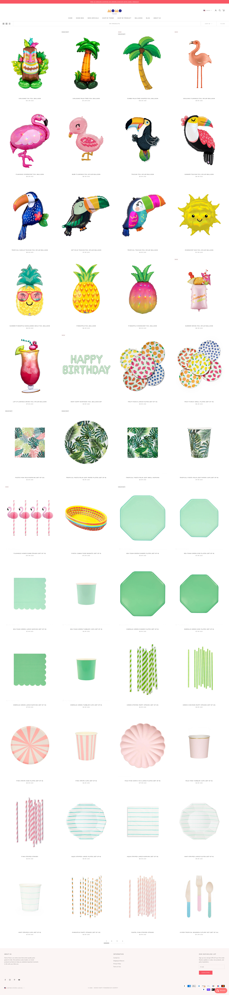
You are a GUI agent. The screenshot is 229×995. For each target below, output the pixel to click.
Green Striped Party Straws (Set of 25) (143, 705)
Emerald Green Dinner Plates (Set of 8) (143, 629)
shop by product (124, 18)
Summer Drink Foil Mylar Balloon (199, 326)
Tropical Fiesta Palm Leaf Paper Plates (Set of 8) (86, 477)
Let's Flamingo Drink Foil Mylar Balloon (30, 401)
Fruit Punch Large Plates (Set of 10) (142, 401)
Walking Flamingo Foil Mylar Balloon (199, 98)
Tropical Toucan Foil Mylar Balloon (143, 250)
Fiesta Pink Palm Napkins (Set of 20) (29, 477)
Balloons (138, 18)
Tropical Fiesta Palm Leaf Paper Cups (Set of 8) (199, 477)
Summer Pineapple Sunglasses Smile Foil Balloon (30, 326)
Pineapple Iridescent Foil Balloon (142, 326)
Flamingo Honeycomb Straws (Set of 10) (30, 553)
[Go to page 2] (122, 941)
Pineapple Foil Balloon (86, 326)
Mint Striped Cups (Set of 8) (30, 932)
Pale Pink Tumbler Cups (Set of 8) (199, 780)
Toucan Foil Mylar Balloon (142, 174)
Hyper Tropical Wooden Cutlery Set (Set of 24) (199, 932)
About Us (157, 18)
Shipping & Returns (118, 961)
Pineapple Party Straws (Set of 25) (86, 932)
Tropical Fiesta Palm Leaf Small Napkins (142, 477)
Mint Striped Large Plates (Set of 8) (199, 856)
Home (70, 18)
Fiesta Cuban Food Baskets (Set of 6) (86, 553)
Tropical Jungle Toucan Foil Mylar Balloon (30, 250)
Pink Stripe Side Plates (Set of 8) (29, 780)
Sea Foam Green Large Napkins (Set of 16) (29, 629)
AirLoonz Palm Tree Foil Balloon (86, 98)
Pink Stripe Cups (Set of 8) (86, 780)
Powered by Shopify (110, 987)
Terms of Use (117, 967)
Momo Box (80, 18)
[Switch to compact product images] (9, 23)
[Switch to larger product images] (3, 23)
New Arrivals (93, 18)
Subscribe (206, 972)
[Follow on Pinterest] (14, 980)
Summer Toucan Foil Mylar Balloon (199, 174)
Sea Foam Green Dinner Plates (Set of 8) (142, 553)
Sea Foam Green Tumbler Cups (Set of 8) (86, 629)
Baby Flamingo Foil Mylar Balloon (86, 174)
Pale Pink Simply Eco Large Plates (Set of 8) (143, 780)
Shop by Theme (108, 18)
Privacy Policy (117, 964)
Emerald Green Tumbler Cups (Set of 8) (86, 705)
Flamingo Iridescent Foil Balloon (30, 174)
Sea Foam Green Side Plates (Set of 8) (199, 553)
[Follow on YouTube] (19, 980)
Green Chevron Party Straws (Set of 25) (199, 705)
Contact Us (116, 958)
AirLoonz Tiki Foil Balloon (30, 98)
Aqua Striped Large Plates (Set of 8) (86, 856)
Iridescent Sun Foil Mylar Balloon (199, 250)
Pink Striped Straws (29, 856)
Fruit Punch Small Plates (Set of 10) (199, 401)
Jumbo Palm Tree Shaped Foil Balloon (142, 98)
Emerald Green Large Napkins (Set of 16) (29, 705)
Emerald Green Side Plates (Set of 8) (199, 629)
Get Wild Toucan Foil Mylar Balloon (86, 250)
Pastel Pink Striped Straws (142, 932)
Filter (223, 23)
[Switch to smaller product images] (6, 23)
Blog (148, 18)
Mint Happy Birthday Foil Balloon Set (86, 401)
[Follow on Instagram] (10, 980)
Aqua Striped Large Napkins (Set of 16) (142, 856)
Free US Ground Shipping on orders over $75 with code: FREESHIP (114, 1)
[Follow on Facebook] (5, 980)
